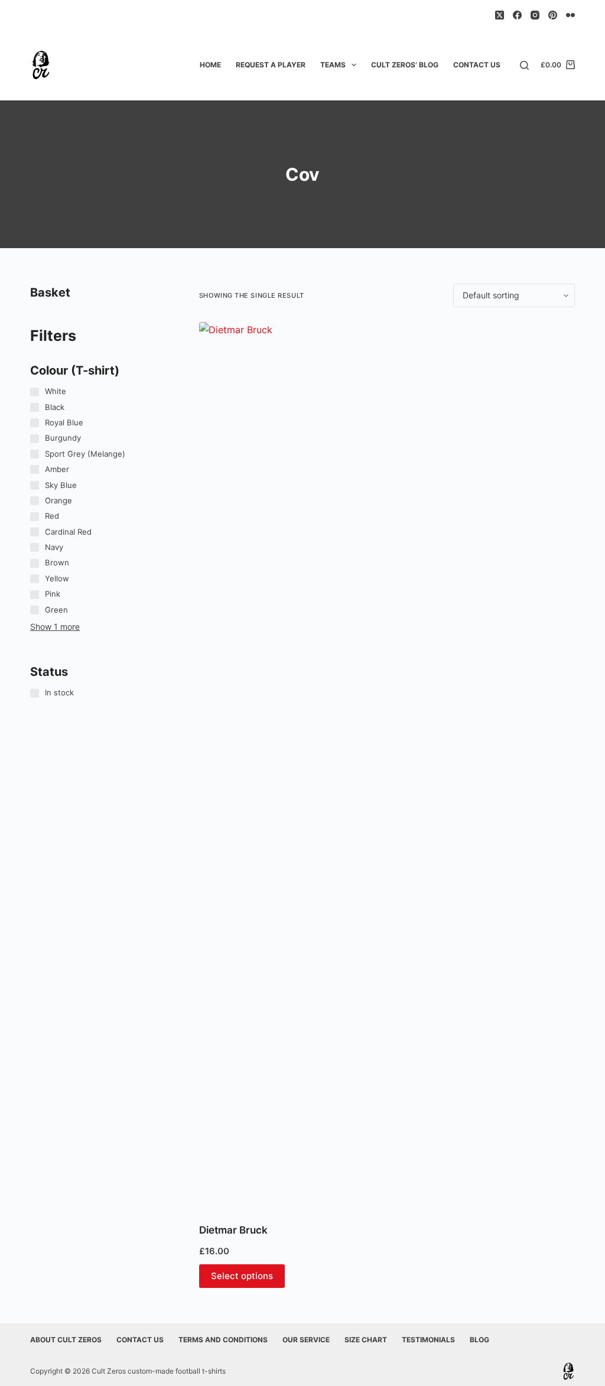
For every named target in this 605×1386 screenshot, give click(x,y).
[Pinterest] (552, 15)
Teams (333, 64)
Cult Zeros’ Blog (404, 64)
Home (210, 64)
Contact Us (476, 64)
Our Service (306, 1339)
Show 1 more (55, 627)
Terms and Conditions (223, 1339)
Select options (242, 1275)
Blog (479, 1339)
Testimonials (428, 1339)
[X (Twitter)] (499, 15)
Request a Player (270, 64)
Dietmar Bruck (233, 1230)
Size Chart (365, 1339)
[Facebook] (517, 15)
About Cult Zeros (66, 1339)
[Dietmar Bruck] (256, 765)
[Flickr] (570, 15)
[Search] (524, 65)
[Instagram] (535, 15)
